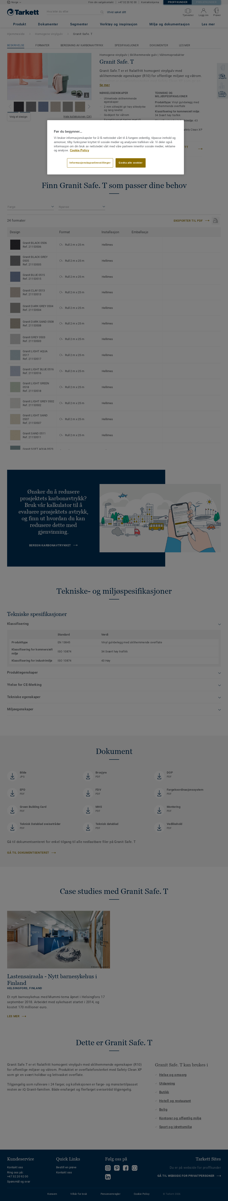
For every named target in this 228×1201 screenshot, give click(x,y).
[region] (115, 147)
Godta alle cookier (130, 162)
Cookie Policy (79, 150)
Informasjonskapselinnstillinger (90, 162)
